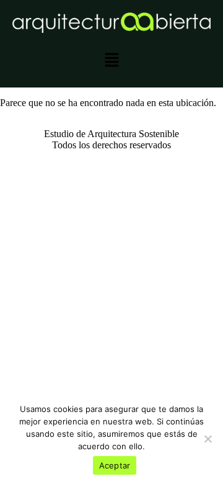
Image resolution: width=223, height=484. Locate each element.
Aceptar (115, 465)
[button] (111, 61)
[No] (207, 438)
